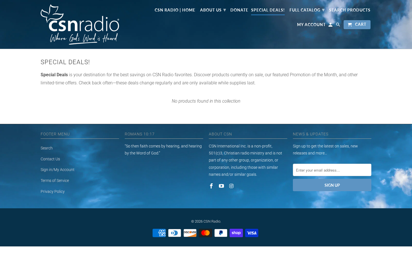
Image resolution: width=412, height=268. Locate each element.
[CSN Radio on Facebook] (212, 186)
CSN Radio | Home (175, 10)
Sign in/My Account (58, 169)
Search (47, 148)
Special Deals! (268, 10)
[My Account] (330, 25)
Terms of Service (55, 180)
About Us (213, 9)
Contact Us (50, 159)
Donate (239, 10)
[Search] (338, 25)
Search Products (350, 10)
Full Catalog (307, 9)
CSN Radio (211, 221)
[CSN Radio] (80, 24)
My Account (311, 24)
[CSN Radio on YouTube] (222, 186)
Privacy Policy (53, 191)
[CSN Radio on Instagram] (232, 186)
